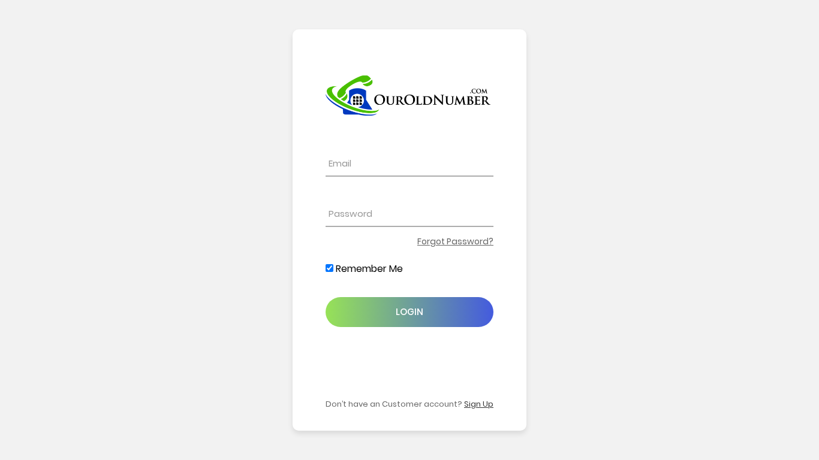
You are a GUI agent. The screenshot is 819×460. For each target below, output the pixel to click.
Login (409, 311)
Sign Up (478, 404)
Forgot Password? (455, 241)
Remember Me (368, 269)
